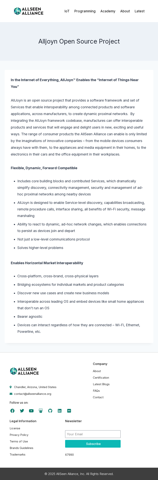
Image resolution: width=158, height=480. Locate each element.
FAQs (96, 391)
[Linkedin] (60, 411)
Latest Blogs (101, 384)
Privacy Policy (19, 435)
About (125, 11)
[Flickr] (69, 411)
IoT (67, 11)
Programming (85, 11)
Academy (107, 11)
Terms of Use (19, 441)
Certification (101, 377)
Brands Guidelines (21, 448)
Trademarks (17, 454)
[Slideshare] (41, 411)
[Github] (50, 411)
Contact (98, 397)
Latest (140, 11)
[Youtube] (31, 411)
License (15, 428)
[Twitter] (22, 411)
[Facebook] (13, 411)
